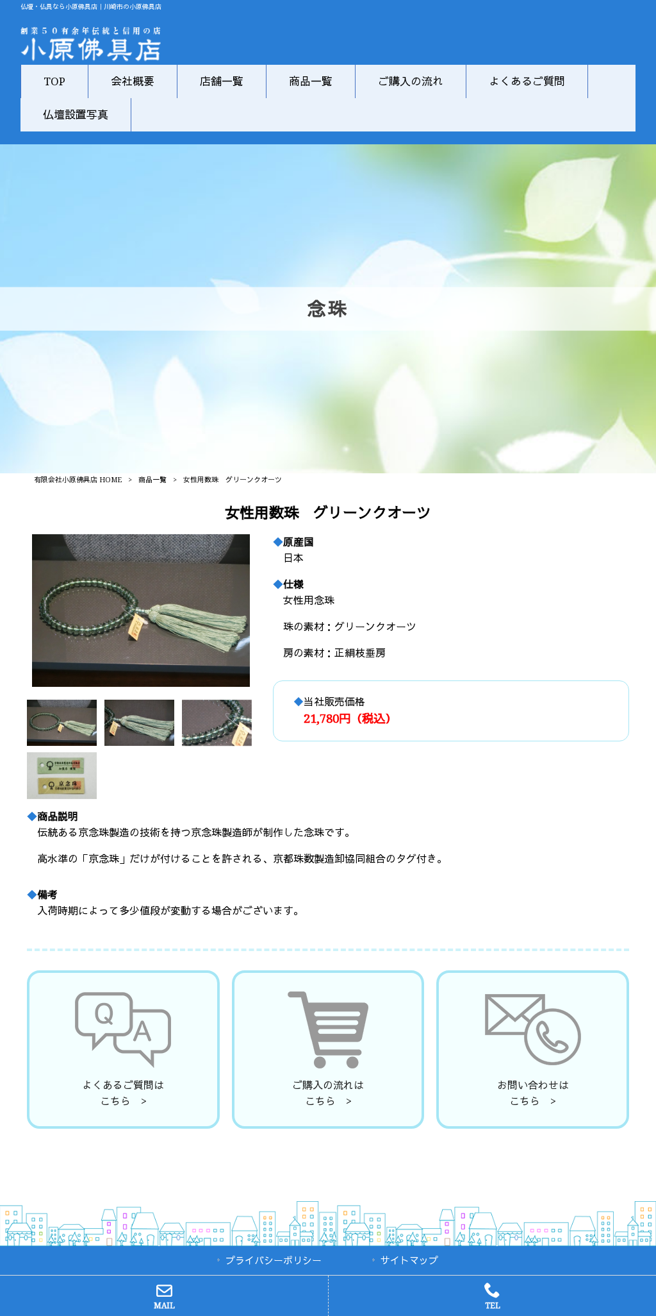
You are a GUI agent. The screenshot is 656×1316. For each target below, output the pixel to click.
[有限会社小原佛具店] (90, 58)
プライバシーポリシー (274, 1261)
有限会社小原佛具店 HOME (78, 480)
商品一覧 (152, 480)
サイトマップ (409, 1261)
